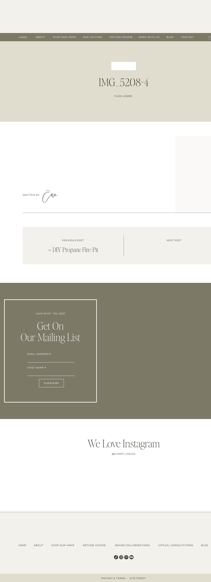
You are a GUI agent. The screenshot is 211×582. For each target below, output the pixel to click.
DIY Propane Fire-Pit (75, 249)
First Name (36, 367)
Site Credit (138, 578)
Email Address (39, 354)
